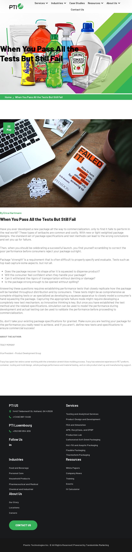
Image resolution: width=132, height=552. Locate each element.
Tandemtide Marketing (97, 545)
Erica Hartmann (12, 212)
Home (8, 97)
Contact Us (77, 9)
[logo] (16, 6)
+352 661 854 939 (22, 431)
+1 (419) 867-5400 (22, 416)
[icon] (10, 444)
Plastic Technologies (34, 545)
